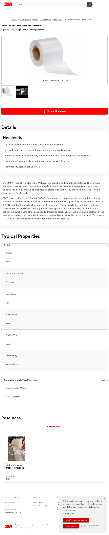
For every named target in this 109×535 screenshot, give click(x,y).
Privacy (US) (32, 525)
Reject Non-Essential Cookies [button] (76, 520)
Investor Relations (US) (12, 509)
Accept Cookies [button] (71, 526)
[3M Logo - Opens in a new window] (8, 4)
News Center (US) (39, 502)
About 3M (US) (10, 502)
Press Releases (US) (40, 506)
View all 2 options (56, 111)
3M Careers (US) (10, 506)
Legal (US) (18, 525)
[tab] (53, 427)
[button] (89, 526)
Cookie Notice (69, 514)
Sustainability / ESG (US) (13, 513)
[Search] (90, 4)
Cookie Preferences (49, 525)
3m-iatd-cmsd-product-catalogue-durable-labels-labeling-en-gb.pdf (15, 466)
